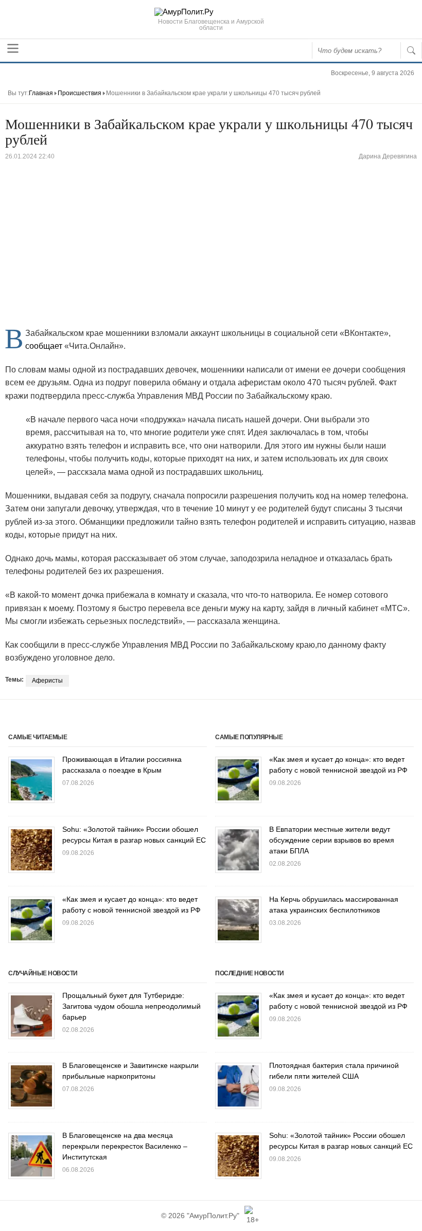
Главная (41, 93)
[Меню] (13, 48)
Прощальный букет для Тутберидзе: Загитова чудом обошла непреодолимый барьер (131, 1006)
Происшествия (79, 93)
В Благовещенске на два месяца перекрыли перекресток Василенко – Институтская (124, 1146)
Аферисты (47, 680)
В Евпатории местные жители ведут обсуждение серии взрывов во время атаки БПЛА (331, 840)
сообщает (43, 346)
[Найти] (411, 50)
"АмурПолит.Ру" (213, 1215)
